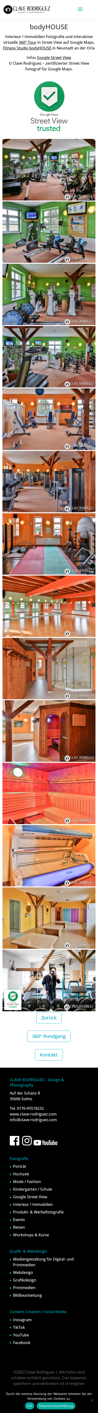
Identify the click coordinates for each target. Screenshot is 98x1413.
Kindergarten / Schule (32, 1189)
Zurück (49, 1017)
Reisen (19, 1227)
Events (19, 1219)
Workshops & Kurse (31, 1234)
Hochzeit (21, 1174)
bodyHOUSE (39, 48)
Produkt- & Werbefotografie (38, 1212)
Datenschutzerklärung (56, 1406)
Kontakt (49, 1054)
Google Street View (54, 57)
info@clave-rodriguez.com (33, 1119)
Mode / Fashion (27, 1181)
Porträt (19, 1166)
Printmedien (24, 1287)
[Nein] (92, 1400)
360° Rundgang (49, 1036)
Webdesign (23, 1272)
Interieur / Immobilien (33, 1204)
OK (29, 1406)
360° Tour (27, 42)
